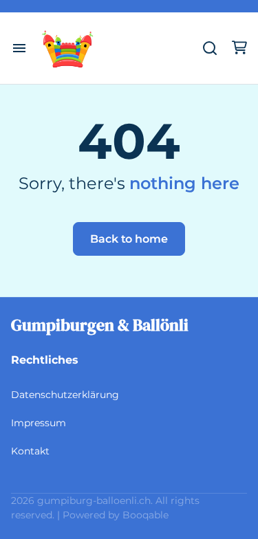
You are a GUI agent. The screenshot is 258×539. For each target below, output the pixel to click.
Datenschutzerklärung (65, 394)
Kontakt (30, 451)
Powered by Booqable (116, 515)
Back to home (128, 238)
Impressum (38, 423)
